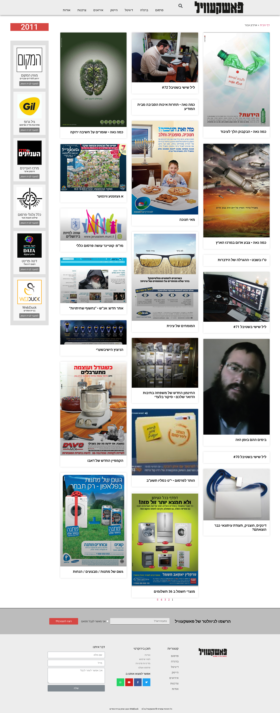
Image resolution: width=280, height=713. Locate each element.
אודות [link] (66, 10)
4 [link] (161, 599)
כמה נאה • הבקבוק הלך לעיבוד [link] (243, 132)
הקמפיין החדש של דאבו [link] (105, 461)
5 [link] (157, 599)
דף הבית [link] (265, 25)
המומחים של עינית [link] (181, 326)
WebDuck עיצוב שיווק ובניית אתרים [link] (124, 709)
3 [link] (165, 599)
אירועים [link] (98, 10)
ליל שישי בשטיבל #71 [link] (249, 327)
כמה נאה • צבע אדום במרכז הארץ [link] (241, 243)
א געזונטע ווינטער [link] (110, 196)
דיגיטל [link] (129, 10)
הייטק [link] (114, 10)
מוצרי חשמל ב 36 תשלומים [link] (174, 591)
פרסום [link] (159, 10)
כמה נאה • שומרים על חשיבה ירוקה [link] (96, 132)
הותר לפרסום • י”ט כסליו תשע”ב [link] (170, 481)
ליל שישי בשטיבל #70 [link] (249, 457)
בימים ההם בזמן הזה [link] (250, 440)
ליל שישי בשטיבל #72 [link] (178, 87)
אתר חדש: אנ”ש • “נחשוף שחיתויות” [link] (96, 308)
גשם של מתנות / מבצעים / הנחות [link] (98, 572)
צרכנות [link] (81, 10)
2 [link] (169, 599)
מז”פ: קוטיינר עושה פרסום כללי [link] (99, 246)
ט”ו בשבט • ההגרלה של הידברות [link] (242, 260)
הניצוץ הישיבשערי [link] (109, 350)
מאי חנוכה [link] (187, 220)
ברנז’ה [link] (144, 10)
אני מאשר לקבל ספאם (93, 621)
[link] (218, 7)
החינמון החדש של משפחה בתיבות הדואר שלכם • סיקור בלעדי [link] (169, 395)
